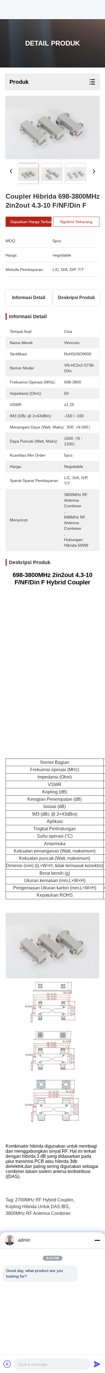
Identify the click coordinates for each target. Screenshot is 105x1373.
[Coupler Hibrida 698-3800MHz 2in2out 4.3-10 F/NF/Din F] (52, 127)
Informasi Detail (28, 297)
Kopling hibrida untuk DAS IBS (37, 1206)
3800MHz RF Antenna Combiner (38, 1213)
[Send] (97, 1364)
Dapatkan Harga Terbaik (31, 221)
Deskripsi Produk (76, 297)
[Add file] (7, 1364)
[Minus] (97, 1240)
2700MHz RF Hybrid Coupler (44, 1199)
